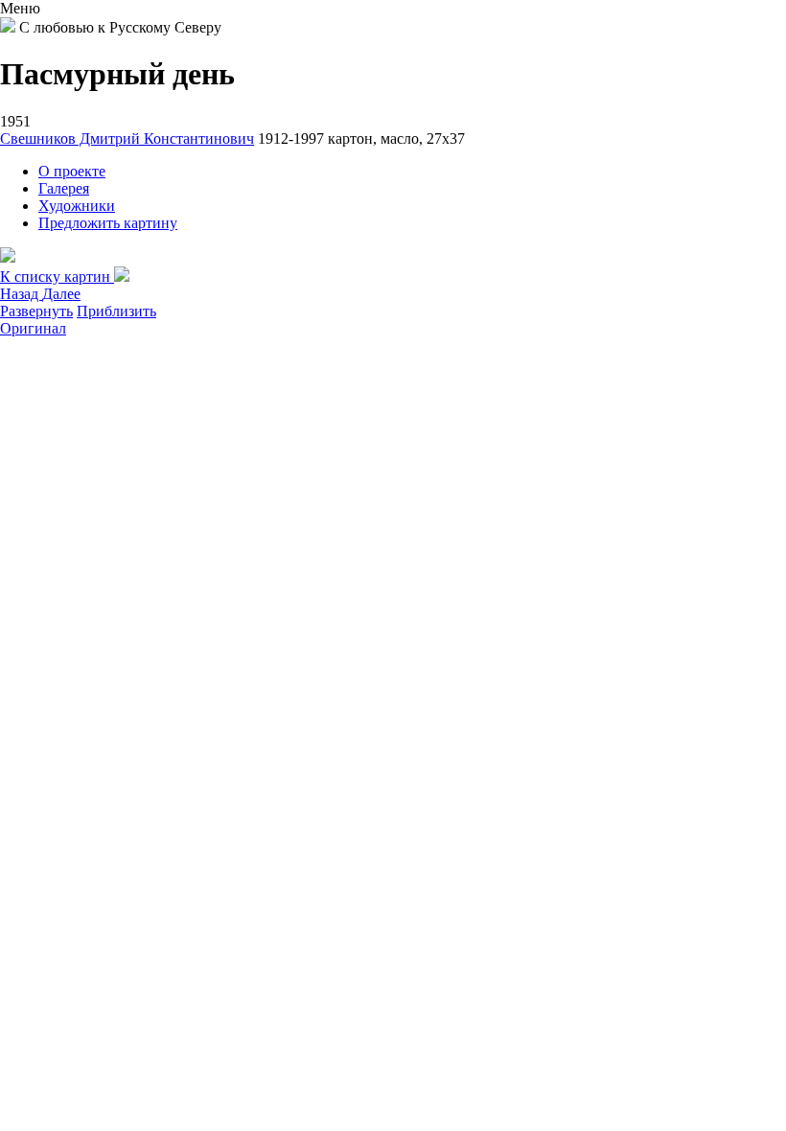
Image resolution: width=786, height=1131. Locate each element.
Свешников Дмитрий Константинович (127, 138)
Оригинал (33, 328)
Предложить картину (107, 223)
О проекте (71, 171)
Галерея (63, 188)
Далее (61, 294)
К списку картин (57, 276)
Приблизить (116, 311)
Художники (76, 205)
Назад (21, 294)
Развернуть (36, 311)
